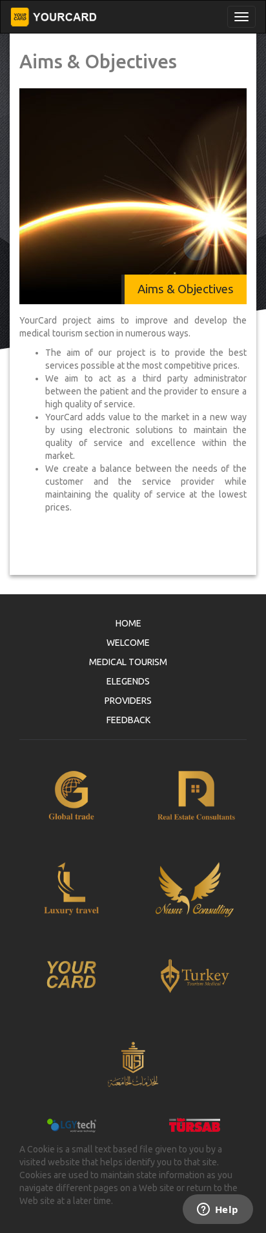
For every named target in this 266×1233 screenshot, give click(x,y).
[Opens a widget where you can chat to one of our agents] (217, 1210)
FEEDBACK (128, 720)
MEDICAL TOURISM (128, 662)
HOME (128, 623)
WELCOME (128, 642)
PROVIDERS (128, 700)
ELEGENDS (128, 681)
